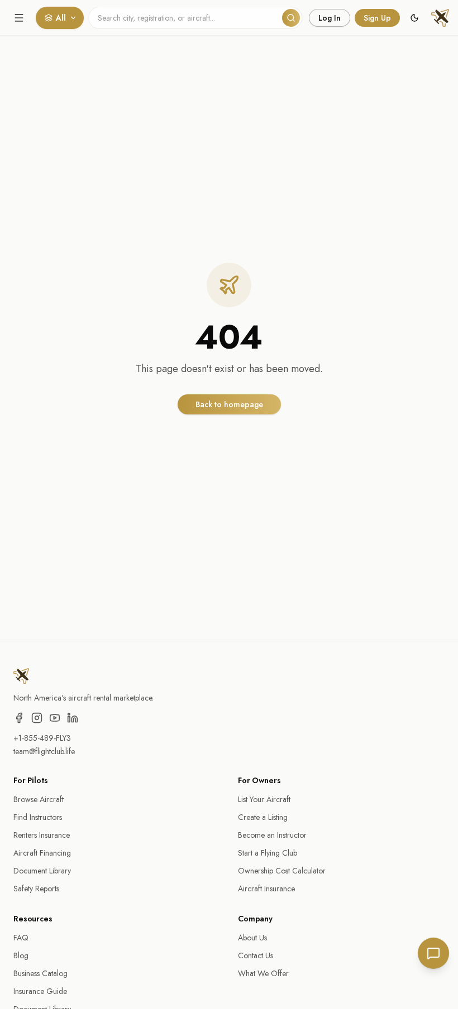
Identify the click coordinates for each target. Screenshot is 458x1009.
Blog (20, 955)
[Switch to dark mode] (414, 18)
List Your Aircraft (264, 799)
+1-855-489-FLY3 (42, 738)
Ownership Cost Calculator (282, 870)
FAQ (20, 937)
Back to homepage (229, 404)
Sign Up (377, 17)
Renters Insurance (41, 835)
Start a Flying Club (267, 852)
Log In (329, 17)
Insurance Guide (40, 991)
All (61, 17)
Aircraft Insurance (266, 888)
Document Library (42, 870)
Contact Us (255, 955)
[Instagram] (36, 717)
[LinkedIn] (72, 717)
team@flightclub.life (44, 751)
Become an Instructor (272, 835)
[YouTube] (54, 717)
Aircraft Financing (42, 852)
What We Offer (263, 973)
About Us (252, 937)
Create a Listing (263, 817)
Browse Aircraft (38, 799)
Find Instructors (37, 817)
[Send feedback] (433, 953)
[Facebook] (19, 717)
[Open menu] (19, 18)
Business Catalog (40, 973)
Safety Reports (36, 888)
